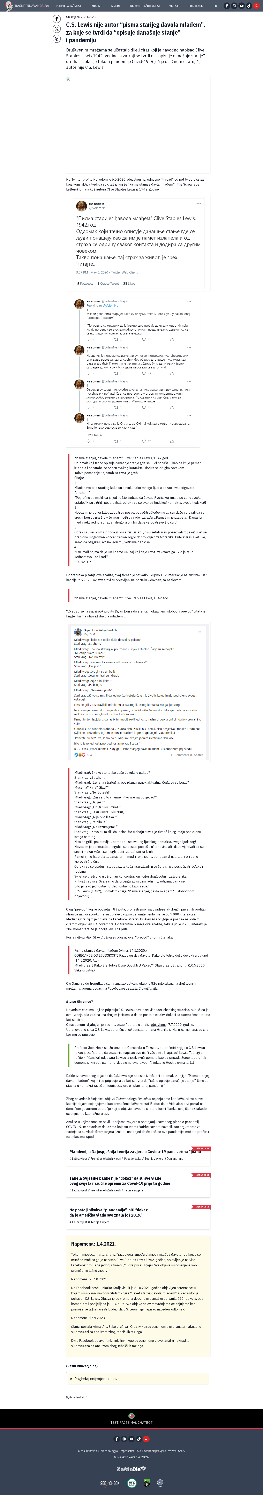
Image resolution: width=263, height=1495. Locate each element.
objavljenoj (159, 1025)
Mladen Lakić (78, 1397)
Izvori (115, 6)
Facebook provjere (154, 1451)
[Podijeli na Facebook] (57, 19)
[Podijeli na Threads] (57, 39)
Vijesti (174, 6)
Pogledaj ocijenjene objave (97, 1378)
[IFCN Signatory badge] (147, 1483)
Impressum (127, 1451)
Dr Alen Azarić (150, 919)
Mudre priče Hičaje (138, 1265)
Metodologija (109, 1451)
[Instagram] (234, 5)
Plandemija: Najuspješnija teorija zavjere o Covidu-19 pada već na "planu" (136, 1151)
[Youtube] (241, 5)
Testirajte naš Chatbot (131, 1422)
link (109, 1340)
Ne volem (100, 179)
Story (181, 1451)
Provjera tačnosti (69, 6)
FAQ (138, 1451)
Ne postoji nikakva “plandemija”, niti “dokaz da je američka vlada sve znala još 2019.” (108, 1212)
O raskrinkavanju (88, 1451)
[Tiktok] (249, 5)
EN (215, 6)
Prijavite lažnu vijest (145, 6)
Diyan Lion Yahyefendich (132, 611)
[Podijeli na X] (57, 29)
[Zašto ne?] (131, 1469)
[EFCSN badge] (132, 1483)
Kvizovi (172, 1451)
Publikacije (196, 6)
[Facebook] (227, 5)
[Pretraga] (256, 5)
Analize (96, 6)
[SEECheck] (110, 1483)
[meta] (160, 1483)
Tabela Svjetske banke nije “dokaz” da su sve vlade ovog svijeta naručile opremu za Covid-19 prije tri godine (119, 1180)
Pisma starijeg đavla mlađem (151, 184)
